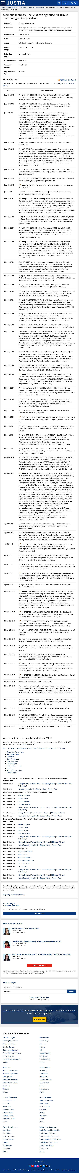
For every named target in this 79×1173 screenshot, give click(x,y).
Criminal (42, 1044)
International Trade (10, 1083)
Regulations (7, 1106)
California (43, 1109)
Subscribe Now (39, 1019)
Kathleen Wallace (24, 804)
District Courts (8, 1116)
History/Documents (14, 766)
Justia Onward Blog (46, 1145)
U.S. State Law (46, 1097)
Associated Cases (13, 754)
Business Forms (8, 1136)
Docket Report (12, 764)
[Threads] (41, 1166)
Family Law (43, 1056)
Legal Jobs (6, 1130)
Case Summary (12, 761)
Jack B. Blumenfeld (24, 857)
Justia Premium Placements (49, 1136)
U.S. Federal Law (10, 1097)
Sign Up (73, 3)
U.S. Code (6, 1103)
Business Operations (10, 1074)
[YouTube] (32, 1166)
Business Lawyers (9, 1044)
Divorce (42, 1047)
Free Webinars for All (13, 923)
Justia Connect (9, 1170)
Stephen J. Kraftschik (25, 851)
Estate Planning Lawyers (12, 1053)
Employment (7, 1077)
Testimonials (44, 1148)
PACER (24, 744)
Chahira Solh (22, 866)
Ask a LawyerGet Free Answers (11, 904)
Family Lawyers (8, 1056)
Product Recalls (8, 1139)
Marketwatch (35, 784)
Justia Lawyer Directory (48, 1133)
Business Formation (10, 1070)
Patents (5, 1142)
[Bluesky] (44, 1166)
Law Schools (45, 1067)
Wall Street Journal (48, 784)
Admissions (44, 1074)
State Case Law (45, 1106)
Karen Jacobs (22, 854)
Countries (6, 1148)
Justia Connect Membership (50, 1130)
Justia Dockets (24, 816)
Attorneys (10, 757)
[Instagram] (38, 1166)
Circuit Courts (8, 1113)
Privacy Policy (55, 1170)
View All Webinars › (39, 965)
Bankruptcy (44, 1041)
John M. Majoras (24, 801)
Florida (42, 1113)
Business (6, 1067)
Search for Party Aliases (15, 752)
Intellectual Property (10, 1080)
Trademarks (7, 1145)
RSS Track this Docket (68, 80)
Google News (23, 784)
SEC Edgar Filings (57, 813)
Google (38, 789)
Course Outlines (45, 1080)
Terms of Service (43, 1170)
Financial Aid (44, 1077)
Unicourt (22, 789)
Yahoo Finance (36, 813)
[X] (46, 1166)
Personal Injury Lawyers (11, 1059)
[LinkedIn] (30, 1166)
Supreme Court (8, 1109)
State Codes (44, 1103)
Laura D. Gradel (23, 798)
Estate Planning (45, 1053)
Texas (42, 1119)
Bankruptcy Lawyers (10, 1041)
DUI (41, 1050)
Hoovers (47, 813)
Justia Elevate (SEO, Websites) (50, 1139)
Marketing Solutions (48, 1127)
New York (43, 1116)
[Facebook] (35, 1166)
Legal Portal (19, 1170)
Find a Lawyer (9, 982)
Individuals (44, 1038)
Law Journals (44, 1083)
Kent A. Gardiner (23, 863)
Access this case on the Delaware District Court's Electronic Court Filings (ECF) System (34, 748)
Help (34, 1170)
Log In (65, 3)
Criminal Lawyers (9, 1047)
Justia (42, 1161)
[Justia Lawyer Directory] (49, 1166)
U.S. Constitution (9, 1100)
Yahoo (50, 789)
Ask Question (39, 913)
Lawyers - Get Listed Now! (39, 997)
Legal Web (30, 789)
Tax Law (6, 1089)
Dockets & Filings (9, 1119)
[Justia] (16, 3)
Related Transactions (14, 770)
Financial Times (61, 784)
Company (28, 1170)
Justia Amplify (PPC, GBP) (48, 1142)
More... (5, 1062)
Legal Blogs (7, 1133)
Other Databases (10, 1127)
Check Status (11, 773)
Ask (55, 789)
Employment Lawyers (10, 1050)
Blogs (42, 1086)
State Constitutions (46, 1100)
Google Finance (24, 813)
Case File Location (13, 759)
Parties (9, 768)
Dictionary (43, 1070)
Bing (44, 789)
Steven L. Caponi (24, 795)
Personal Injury (45, 1059)
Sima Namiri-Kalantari (26, 860)
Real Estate (7, 1086)
